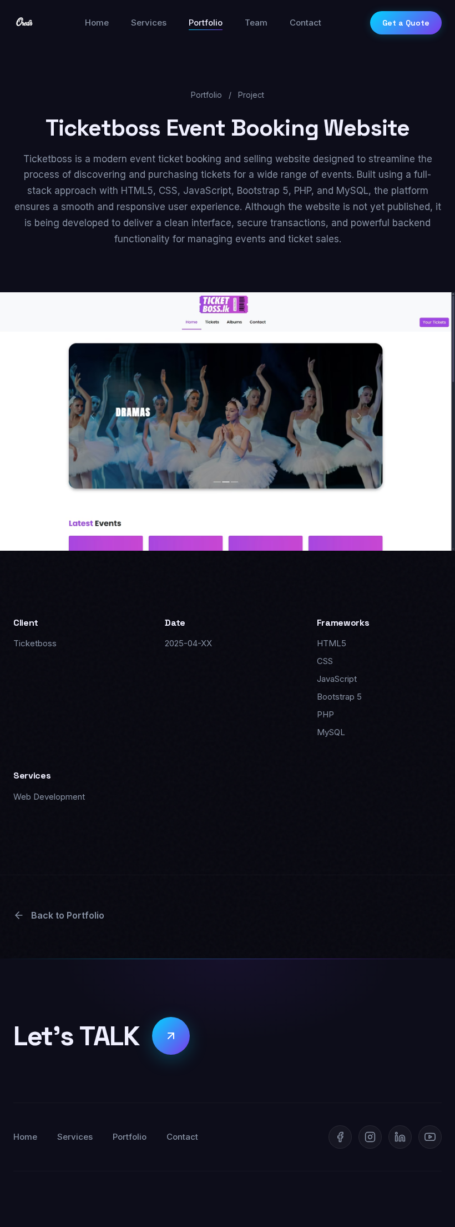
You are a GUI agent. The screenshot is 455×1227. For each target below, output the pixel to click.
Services (148, 22)
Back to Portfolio (67, 915)
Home (97, 22)
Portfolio (206, 22)
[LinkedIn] (400, 1137)
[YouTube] (430, 1137)
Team (256, 22)
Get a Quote (405, 23)
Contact (305, 22)
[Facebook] (340, 1137)
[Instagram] (370, 1137)
